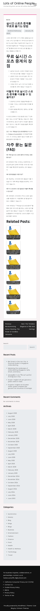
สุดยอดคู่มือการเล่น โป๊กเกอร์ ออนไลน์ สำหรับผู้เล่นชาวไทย (19, 376)
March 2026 (12, 429)
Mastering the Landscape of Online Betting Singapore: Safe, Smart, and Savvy (19, 370)
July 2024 (11, 492)
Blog (8, 20)
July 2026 (11, 416)
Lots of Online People (19, 3)
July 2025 (11, 454)
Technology (12, 552)
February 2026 (13, 432)
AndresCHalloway (14, 31)
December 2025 (13, 438)
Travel (10, 555)
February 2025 (13, 470)
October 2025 (13, 445)
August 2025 (12, 451)
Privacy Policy (9, 593)
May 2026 (11, 423)
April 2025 (11, 464)
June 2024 (11, 495)
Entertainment (13, 533)
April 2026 (11, 426)
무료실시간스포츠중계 (15, 134)
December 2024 (14, 476)
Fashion (10, 536)
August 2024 (12, 489)
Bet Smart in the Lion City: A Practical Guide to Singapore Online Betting (18, 363)
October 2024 (13, 483)
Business (11, 530)
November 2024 (13, 479)
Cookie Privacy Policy (12, 587)
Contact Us (9, 585)
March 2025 (12, 467)
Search (5, 343)
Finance (11, 539)
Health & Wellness (14, 549)
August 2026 (12, 413)
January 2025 (12, 473)
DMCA (7, 590)
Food (10, 542)
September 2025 (14, 448)
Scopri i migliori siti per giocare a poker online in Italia (19, 381)
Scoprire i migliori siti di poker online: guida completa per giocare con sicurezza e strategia (20, 386)
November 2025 (13, 442)
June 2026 (11, 419)
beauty (10, 517)
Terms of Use (9, 595)
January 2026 (13, 435)
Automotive (12, 514)
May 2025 (11, 460)
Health (10, 546)
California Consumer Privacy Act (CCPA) (19, 582)
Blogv (10, 527)
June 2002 (11, 498)
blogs (10, 523)
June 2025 (11, 457)
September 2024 (14, 486)
